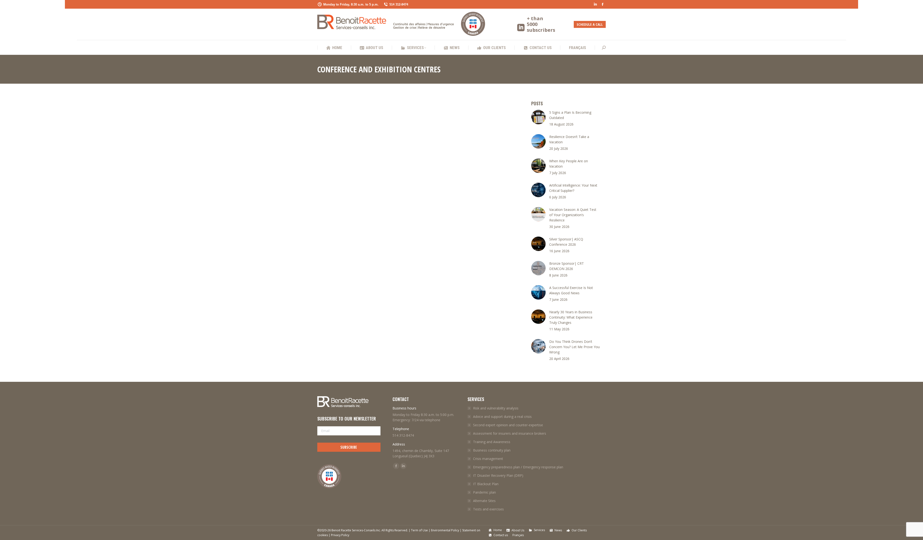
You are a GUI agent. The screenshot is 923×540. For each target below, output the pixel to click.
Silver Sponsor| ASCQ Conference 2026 (566, 242)
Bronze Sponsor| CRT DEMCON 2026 (566, 266)
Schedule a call (590, 24)
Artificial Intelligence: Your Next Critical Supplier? (573, 188)
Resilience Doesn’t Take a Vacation (569, 139)
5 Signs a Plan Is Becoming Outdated (570, 115)
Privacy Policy (340, 535)
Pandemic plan (484, 492)
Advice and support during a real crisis (502, 416)
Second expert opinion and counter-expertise (508, 425)
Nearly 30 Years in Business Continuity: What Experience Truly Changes (570, 317)
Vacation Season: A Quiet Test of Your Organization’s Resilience (572, 214)
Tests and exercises (488, 509)
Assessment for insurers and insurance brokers (509, 433)
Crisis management (488, 458)
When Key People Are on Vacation (568, 164)
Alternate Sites (484, 500)
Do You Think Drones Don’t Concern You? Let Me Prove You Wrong (574, 346)
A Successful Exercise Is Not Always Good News (571, 290)
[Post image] (538, 117)
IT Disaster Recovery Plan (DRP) (498, 475)
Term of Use (419, 530)
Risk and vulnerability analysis (495, 408)
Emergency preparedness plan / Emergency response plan (518, 467)
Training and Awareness (491, 442)
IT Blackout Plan (486, 484)
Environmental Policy (445, 530)
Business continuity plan (492, 450)
